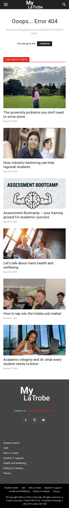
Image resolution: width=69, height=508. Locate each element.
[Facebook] (25, 420)
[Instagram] (34, 420)
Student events (11, 442)
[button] (5, 4)
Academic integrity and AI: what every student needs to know (32, 362)
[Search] (64, 4)
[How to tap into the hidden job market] (34, 294)
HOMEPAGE (45, 44)
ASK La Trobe (10, 453)
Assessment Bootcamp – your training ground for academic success (33, 215)
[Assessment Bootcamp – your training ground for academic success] (34, 193)
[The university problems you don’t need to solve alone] (34, 87)
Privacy (7, 473)
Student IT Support (13, 458)
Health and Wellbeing (14, 463)
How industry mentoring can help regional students (28, 165)
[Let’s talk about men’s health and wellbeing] (34, 243)
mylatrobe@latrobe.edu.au (41, 410)
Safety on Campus (13, 468)
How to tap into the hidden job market (32, 314)
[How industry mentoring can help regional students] (34, 143)
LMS (5, 448)
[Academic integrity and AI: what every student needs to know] (34, 340)
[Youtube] (43, 420)
